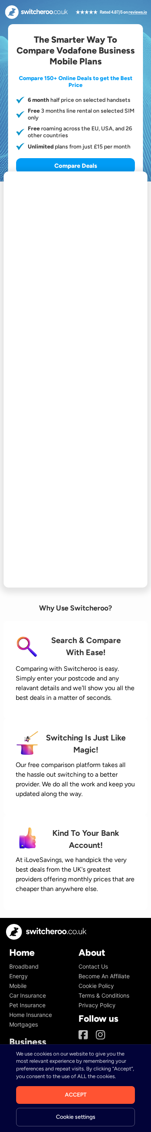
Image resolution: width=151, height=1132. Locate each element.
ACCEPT (76, 1094)
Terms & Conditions (104, 995)
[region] (75, 1088)
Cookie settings (75, 1116)
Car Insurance (27, 995)
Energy (18, 976)
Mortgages (23, 1024)
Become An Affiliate (104, 976)
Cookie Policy (96, 985)
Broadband (24, 966)
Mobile (18, 985)
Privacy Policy (97, 1005)
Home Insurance (30, 1014)
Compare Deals (75, 165)
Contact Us (93, 966)
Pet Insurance (27, 1005)
